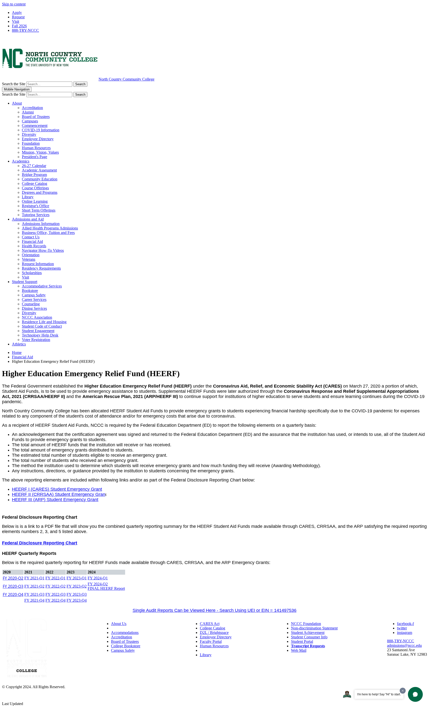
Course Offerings (35, 188)
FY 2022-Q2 (55, 586)
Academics (20, 161)
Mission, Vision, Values (40, 152)
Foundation (31, 143)
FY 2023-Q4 (77, 600)
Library (28, 197)
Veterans (28, 259)
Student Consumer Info (309, 637)
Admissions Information (41, 224)
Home (17, 352)
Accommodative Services (42, 286)
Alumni (28, 112)
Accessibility (121, 628)
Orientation (30, 255)
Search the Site (13, 84)
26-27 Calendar (34, 166)
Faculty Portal (211, 641)
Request (18, 17)
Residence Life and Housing (44, 322)
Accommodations (125, 632)
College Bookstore (125, 646)
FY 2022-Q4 (55, 600)
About (17, 103)
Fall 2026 (19, 26)
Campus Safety (34, 295)
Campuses (30, 121)
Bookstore (30, 290)
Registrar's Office (35, 206)
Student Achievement (307, 632)
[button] (415, 694)
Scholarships (32, 273)
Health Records (34, 246)
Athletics (19, 344)
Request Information (38, 264)
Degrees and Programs (39, 192)
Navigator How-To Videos (43, 250)
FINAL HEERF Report (106, 588)
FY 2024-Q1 (98, 578)
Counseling (31, 304)
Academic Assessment (39, 170)
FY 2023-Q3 (77, 594)
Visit (15, 21)
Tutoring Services (35, 215)
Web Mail (298, 650)
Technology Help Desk (40, 335)
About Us (118, 624)
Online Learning (35, 201)
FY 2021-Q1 (34, 578)
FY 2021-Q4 (34, 600)
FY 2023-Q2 (77, 586)
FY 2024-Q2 (98, 584)
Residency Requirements (41, 268)
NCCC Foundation (306, 624)
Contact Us (30, 237)
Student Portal (302, 641)
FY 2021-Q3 (34, 594)
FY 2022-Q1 (55, 578)
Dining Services (34, 308)
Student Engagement (38, 331)
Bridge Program (34, 174)
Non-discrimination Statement (314, 628)
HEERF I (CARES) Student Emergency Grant (57, 489)
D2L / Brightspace (214, 632)
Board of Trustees (36, 116)
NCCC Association (37, 317)
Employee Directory (38, 139)
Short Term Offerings (38, 210)
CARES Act (209, 624)
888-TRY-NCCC (25, 30)
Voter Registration (36, 340)
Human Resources (36, 148)
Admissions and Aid (28, 219)
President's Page (34, 157)
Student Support (24, 282)
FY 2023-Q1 (77, 578)
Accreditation (32, 108)
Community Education (39, 179)
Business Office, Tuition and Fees (48, 232)
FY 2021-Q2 (34, 586)
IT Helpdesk (209, 650)
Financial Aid (32, 241)
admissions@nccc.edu (404, 645)
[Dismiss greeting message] (403, 691)
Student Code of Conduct (42, 326)
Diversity (29, 134)
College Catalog (34, 183)
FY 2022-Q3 (55, 594)
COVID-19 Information (40, 130)
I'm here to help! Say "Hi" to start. (379, 694)
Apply (17, 12)
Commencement (34, 125)
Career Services (34, 299)
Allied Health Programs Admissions (50, 228)
